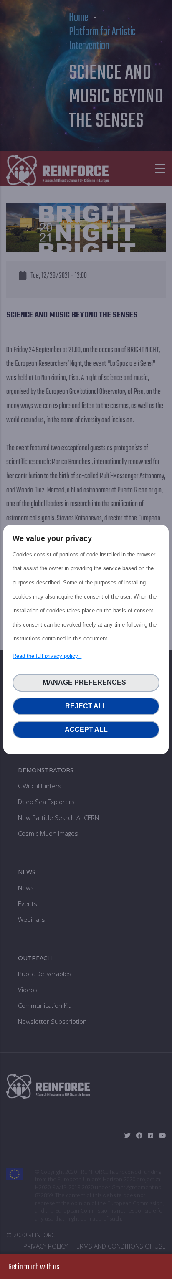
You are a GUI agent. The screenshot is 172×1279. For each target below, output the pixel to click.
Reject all (86, 706)
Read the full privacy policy (47, 656)
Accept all (86, 729)
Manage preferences (86, 682)
